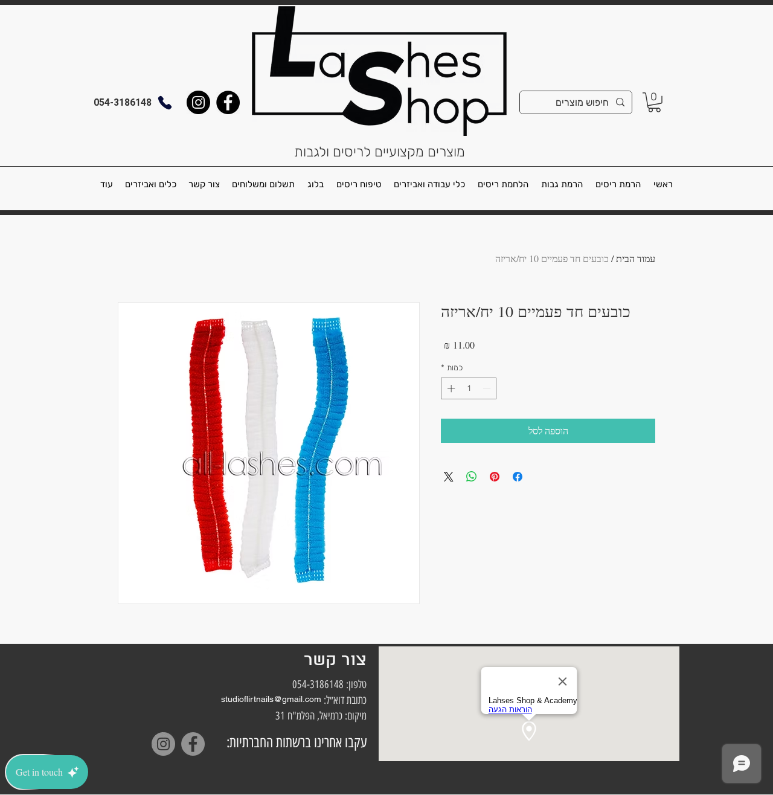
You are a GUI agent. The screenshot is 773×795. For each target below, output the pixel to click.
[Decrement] (488, 388)
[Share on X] (448, 476)
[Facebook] (228, 102)
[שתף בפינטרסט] (494, 476)
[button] (654, 102)
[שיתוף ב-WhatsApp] (471, 476)
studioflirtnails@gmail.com (271, 699)
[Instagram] (198, 102)
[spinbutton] (469, 388)
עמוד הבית (635, 258)
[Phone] (165, 102)
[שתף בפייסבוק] (517, 476)
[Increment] (450, 388)
